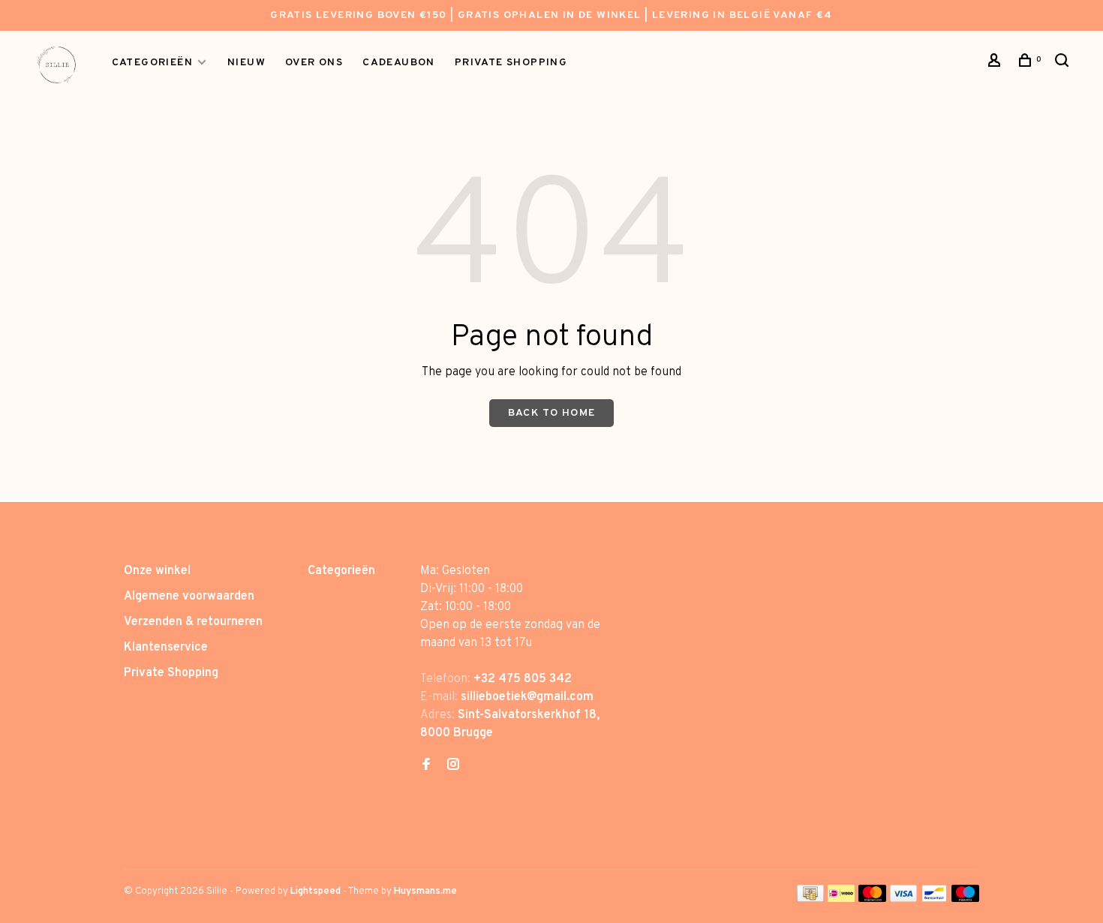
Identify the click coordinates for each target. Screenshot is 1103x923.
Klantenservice (166, 647)
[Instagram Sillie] (453, 766)
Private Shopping (171, 673)
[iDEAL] (841, 898)
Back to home (552, 413)
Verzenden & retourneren (193, 622)
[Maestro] (965, 898)
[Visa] (904, 898)
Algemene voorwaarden (189, 596)
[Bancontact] (934, 898)
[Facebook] (426, 766)
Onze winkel (157, 571)
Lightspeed (315, 891)
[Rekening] (996, 63)
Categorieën (152, 62)
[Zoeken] (1064, 63)
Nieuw (246, 62)
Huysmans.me (425, 891)
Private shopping (511, 62)
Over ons (314, 62)
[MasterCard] (872, 898)
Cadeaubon (398, 62)
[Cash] (810, 898)
